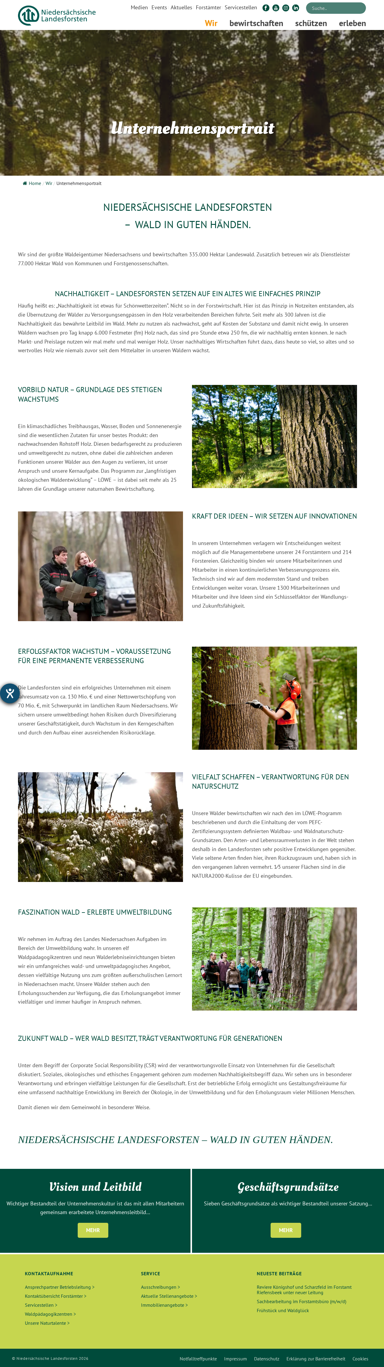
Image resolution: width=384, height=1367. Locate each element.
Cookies (360, 1358)
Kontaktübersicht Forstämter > (55, 1296)
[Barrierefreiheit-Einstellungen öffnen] (10, 693)
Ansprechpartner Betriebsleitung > (59, 1287)
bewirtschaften (256, 22)
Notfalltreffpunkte (198, 1358)
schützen (311, 22)
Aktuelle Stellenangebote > (169, 1296)
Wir (211, 22)
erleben (352, 22)
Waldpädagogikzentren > (50, 1314)
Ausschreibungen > (160, 1287)
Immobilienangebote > (164, 1305)
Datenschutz (266, 1358)
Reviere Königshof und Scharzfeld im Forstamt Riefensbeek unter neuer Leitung (304, 1289)
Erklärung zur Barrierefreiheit (315, 1358)
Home (35, 183)
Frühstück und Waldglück (283, 1310)
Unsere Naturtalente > (47, 1323)
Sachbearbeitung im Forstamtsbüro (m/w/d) (301, 1301)
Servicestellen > (41, 1305)
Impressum (235, 1358)
